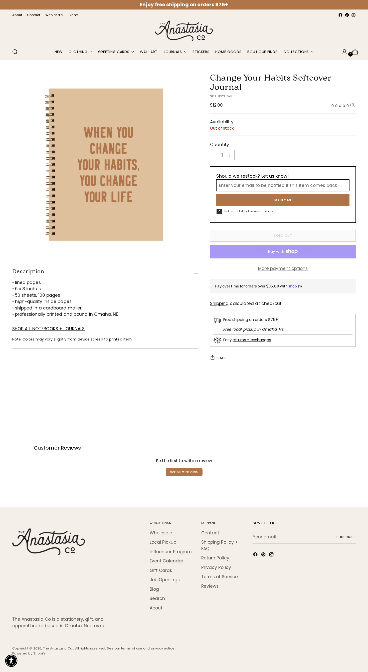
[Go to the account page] (342, 52)
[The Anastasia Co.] (184, 31)
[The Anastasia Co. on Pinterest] (347, 15)
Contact (210, 533)
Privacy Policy (216, 567)
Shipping (219, 303)
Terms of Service (219, 577)
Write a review (184, 472)
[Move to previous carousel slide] (340, 405)
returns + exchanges (252, 340)
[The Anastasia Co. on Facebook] (340, 15)
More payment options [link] (283, 268)
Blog (154, 589)
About (156, 608)
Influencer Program (171, 552)
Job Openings (165, 580)
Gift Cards (161, 570)
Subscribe (346, 537)
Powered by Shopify (29, 653)
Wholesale (161, 533)
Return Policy (215, 558)
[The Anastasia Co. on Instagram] (353, 15)
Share (222, 358)
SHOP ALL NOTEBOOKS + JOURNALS (48, 329)
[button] (11, 660)
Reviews (210, 586)
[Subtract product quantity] (229, 155)
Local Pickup (163, 542)
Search (157, 598)
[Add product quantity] (214, 155)
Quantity (219, 145)
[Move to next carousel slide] (351, 405)
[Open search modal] (15, 52)
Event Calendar (166, 561)
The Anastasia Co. (58, 648)
